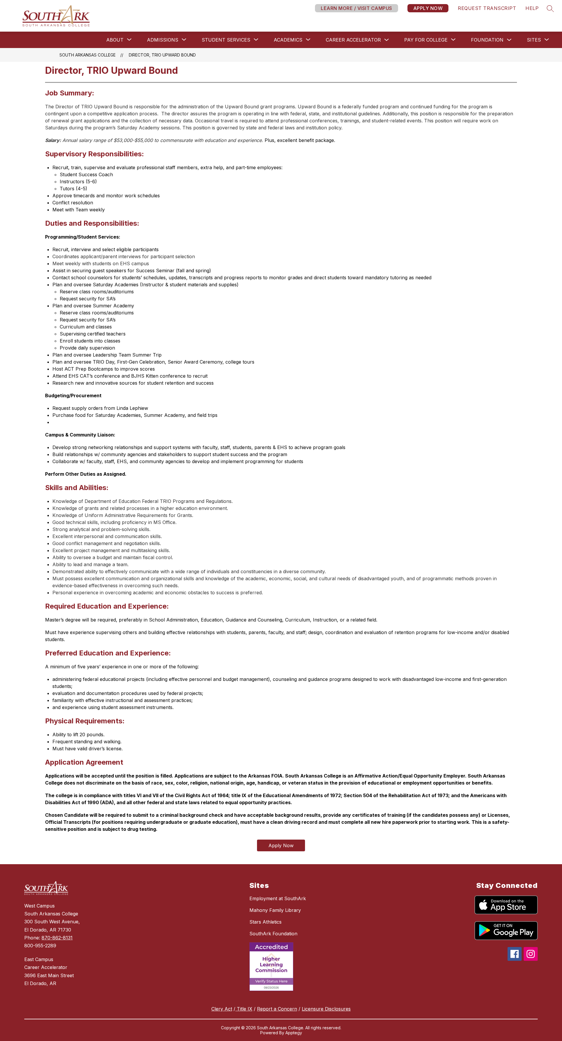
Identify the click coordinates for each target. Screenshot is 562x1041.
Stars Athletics (265, 922)
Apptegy (293, 1032)
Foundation (487, 40)
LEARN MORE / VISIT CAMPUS (356, 8)
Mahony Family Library (275, 910)
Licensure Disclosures (326, 1009)
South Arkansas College (87, 54)
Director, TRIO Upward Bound (162, 54)
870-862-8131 (57, 938)
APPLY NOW (428, 8)
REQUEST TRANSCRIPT (487, 8)
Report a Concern (277, 1009)
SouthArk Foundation (273, 933)
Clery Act (221, 1009)
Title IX (243, 1009)
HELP (532, 8)
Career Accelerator (353, 40)
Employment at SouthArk (277, 898)
